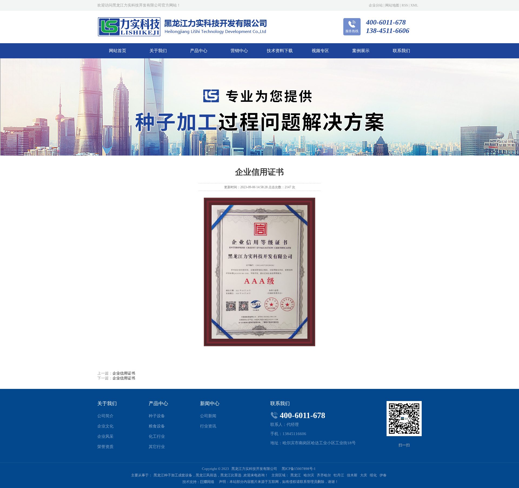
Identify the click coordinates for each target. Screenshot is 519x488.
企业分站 (376, 5)
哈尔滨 (309, 475)
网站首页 (117, 50)
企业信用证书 (123, 373)
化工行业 (157, 436)
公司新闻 (208, 416)
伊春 (383, 475)
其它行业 (157, 447)
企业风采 (105, 436)
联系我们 (401, 50)
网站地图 (392, 5)
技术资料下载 (280, 50)
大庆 (363, 475)
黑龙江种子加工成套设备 (173, 475)
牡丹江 (339, 475)
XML (414, 5)
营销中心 (239, 50)
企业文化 (105, 426)
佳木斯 (352, 475)
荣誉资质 (105, 447)
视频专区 (320, 50)
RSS (405, 5)
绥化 (373, 475)
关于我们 (158, 50)
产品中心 (198, 50)
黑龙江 (295, 475)
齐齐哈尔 (324, 475)
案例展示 (361, 50)
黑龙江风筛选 (206, 475)
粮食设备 (157, 426)
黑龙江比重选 (230, 475)
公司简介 (105, 416)
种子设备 (157, 416)
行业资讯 (208, 426)
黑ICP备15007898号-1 (299, 469)
